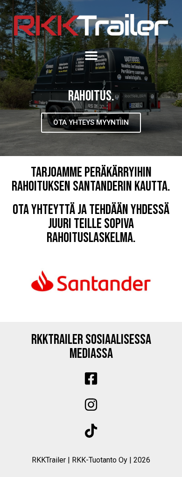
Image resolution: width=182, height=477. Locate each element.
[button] (91, 55)
